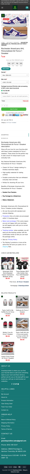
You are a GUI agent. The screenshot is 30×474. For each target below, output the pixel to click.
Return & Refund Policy (8, 419)
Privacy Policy (5, 426)
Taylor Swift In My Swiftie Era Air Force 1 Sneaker (7, 311)
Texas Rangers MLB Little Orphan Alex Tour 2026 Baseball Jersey (22, 273)
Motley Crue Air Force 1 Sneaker (8, 333)
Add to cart (13, 109)
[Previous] (1, 269)
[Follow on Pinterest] (18, 384)
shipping (5, 246)
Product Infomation (7, 400)
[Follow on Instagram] (14, 384)
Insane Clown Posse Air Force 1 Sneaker (7, 357)
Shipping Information (7, 423)
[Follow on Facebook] (12, 384)
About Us (4, 397)
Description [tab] (4, 134)
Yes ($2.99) (6, 90)
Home (3, 42)
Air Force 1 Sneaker (13, 42)
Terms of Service (6, 429)
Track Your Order (6, 407)
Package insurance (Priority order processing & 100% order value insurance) (14, 87)
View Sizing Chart (6, 403)
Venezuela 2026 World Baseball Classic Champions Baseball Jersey (8, 273)
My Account (5, 394)
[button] (2, 8)
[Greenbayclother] (15, 8)
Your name (4, 93)
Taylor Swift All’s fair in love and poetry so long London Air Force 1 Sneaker (22, 335)
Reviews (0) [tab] (4, 138)
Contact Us (4, 410)
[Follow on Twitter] (16, 384)
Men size (4, 79)
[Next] (29, 269)
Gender (3, 72)
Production (6, 216)
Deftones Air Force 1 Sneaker (22, 311)
